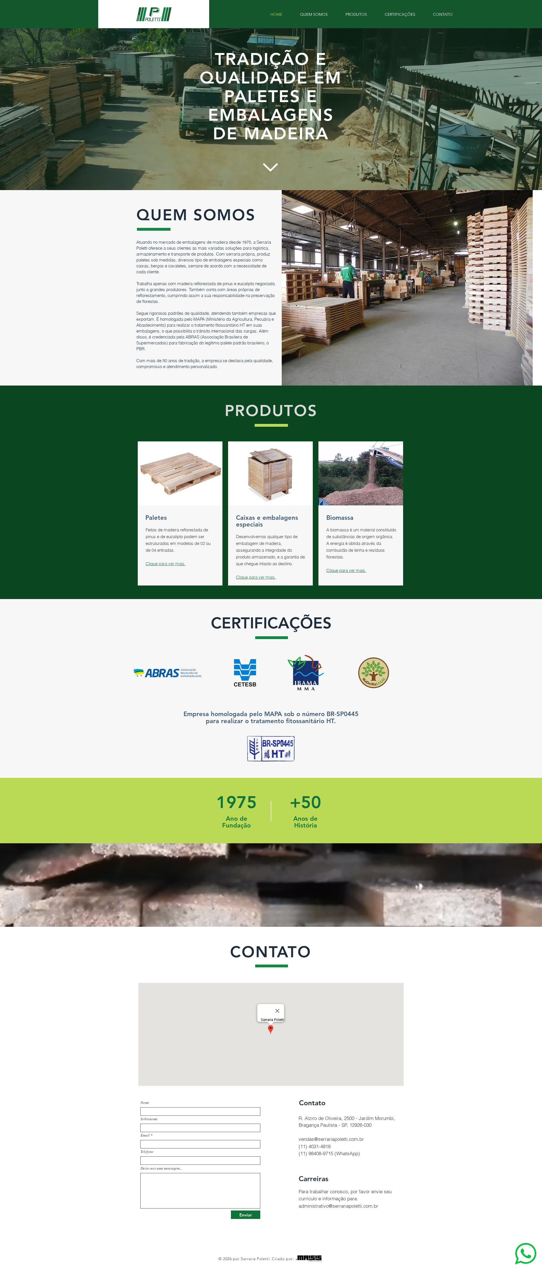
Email (145, 1135)
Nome (145, 1102)
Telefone (147, 1152)
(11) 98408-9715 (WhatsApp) (329, 1153)
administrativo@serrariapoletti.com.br (338, 1206)
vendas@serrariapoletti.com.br (331, 1139)
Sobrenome (149, 1119)
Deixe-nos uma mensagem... (161, 1168)
